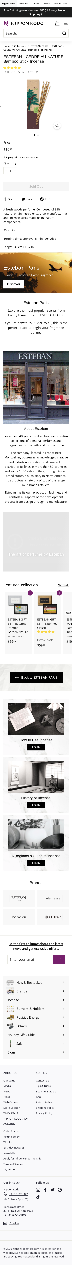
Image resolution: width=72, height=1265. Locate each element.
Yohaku (35, 3)
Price (6, 142)
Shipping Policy (45, 1107)
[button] (12, 68)
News (6, 1091)
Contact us (42, 1080)
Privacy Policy (44, 1113)
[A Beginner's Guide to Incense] (36, 835)
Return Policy (44, 1102)
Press (6, 1097)
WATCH (37, 563)
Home (6, 46)
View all (63, 585)
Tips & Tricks (43, 1086)
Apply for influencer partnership (22, 1158)
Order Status (11, 1131)
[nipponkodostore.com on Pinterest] (60, 1190)
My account (10, 1169)
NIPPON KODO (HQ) (15, 1118)
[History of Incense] (36, 777)
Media (7, 1086)
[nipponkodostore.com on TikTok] (38, 1197)
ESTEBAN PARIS (39, 46)
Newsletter (9, 1153)
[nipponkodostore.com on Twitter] (52, 1190)
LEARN (36, 747)
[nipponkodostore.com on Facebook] (45, 1190)
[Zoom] (57, 125)
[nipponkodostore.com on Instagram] (38, 1190)
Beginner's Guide (46, 1091)
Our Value (9, 1080)
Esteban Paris (60, 3)
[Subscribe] (59, 959)
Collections (20, 46)
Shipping (8, 157)
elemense (23, 3)
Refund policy (11, 1136)
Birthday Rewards (13, 1147)
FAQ (38, 1097)
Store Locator (11, 1107)
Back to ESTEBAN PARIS (38, 677)
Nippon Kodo (8, 3)
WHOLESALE (10, 1113)
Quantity (9, 163)
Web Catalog (10, 1102)
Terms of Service (13, 1164)
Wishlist (8, 1142)
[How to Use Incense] (36, 719)
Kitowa (47, 3)
